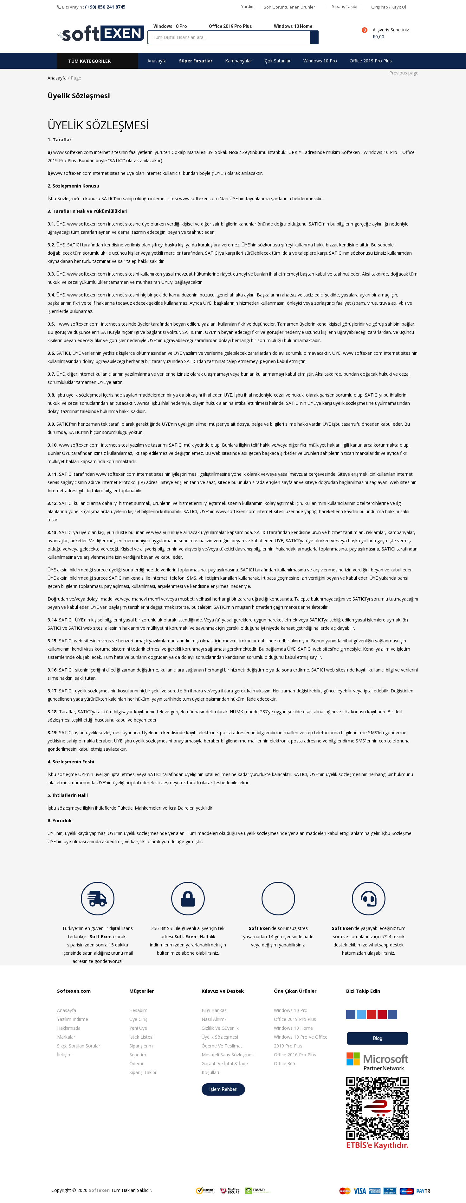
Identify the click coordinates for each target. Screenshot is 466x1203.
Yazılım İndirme (72, 1019)
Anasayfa (156, 61)
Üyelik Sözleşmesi (220, 1037)
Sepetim (137, 1055)
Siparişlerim (141, 1046)
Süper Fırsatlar (195, 61)
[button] (247, 6)
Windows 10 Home (293, 1028)
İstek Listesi (141, 1037)
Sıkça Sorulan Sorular (78, 1046)
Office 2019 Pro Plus (371, 61)
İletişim (64, 1055)
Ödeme (137, 1063)
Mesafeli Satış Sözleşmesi (228, 1055)
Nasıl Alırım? (214, 1019)
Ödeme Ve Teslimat (222, 1046)
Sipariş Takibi (142, 1072)
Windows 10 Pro (320, 61)
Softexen (99, 1190)
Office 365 (284, 1063)
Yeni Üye (138, 1028)
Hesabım (138, 1010)
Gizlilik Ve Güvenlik (220, 1028)
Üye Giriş (138, 1019)
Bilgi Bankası (215, 1010)
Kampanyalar (238, 61)
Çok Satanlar (278, 61)
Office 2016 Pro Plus (295, 1055)
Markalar (66, 1037)
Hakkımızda (69, 1028)
